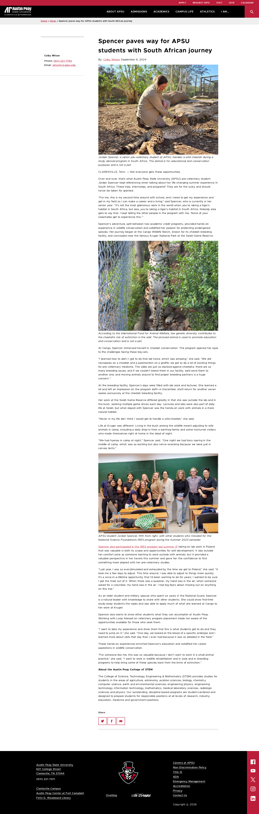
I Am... (225, 11)
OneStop (111, 795)
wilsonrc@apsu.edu (64, 65)
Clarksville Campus (48, 788)
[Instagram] (253, 788)
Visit (219, 3)
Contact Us (180, 795)
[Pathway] (141, 795)
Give (232, 3)
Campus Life (185, 11)
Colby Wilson (111, 59)
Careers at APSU (184, 763)
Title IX (177, 772)
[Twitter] (102, 721)
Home (44, 21)
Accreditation (181, 786)
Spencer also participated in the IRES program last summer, (136, 546)
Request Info (201, 3)
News (53, 21)
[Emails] (121, 721)
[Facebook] (111, 721)
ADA (176, 776)
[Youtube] (253, 770)
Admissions (139, 11)
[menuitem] (115, 12)
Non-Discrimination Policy (190, 767)
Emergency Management (189, 781)
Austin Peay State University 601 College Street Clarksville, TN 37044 (54, 769)
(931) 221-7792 (63, 61)
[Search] (251, 12)
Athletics (207, 11)
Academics (161, 11)
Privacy (178, 790)
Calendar (247, 3)
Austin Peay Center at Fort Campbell (60, 793)
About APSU (115, 11)
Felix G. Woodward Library (53, 798)
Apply (182, 3)
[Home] (18, 12)
